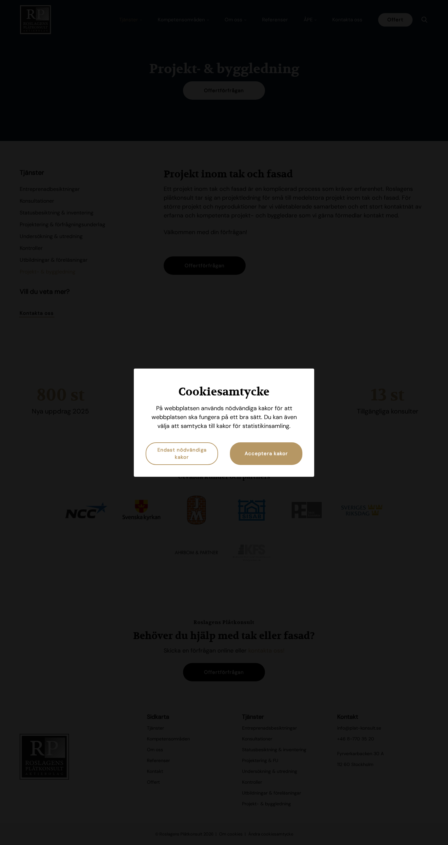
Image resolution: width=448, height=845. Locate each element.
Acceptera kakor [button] (266, 453)
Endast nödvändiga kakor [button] (182, 454)
